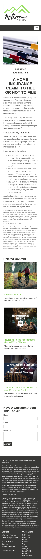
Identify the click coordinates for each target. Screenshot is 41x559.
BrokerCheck (5, 462)
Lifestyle (25, 548)
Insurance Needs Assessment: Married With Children (19, 341)
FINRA (25, 500)
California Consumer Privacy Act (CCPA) (24, 487)
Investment (26, 537)
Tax (23, 544)
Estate (24, 539)
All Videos (25, 553)
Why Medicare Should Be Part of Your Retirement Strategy (20, 388)
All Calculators (27, 555)
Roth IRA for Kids (12, 294)
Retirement (26, 535)
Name (5, 415)
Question (7, 430)
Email (5, 422)
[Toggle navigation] (36, 28)
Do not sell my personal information (14, 491)
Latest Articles (27, 551)
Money (24, 546)
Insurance (25, 542)
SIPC (28, 500)
